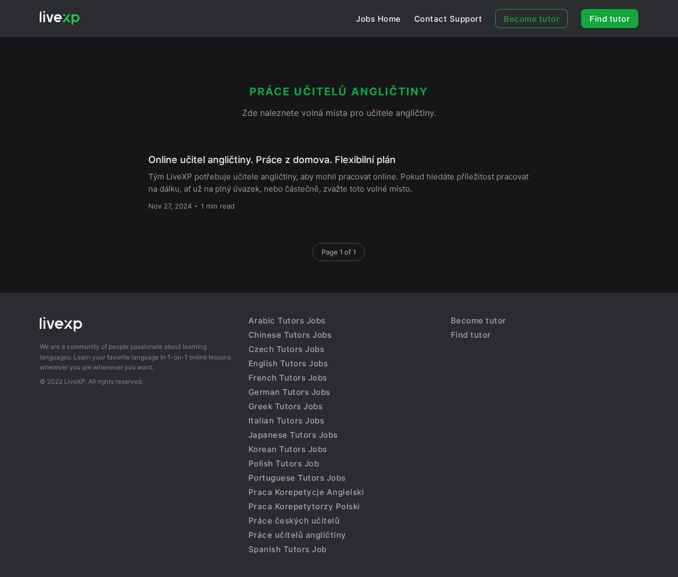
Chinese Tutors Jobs (290, 335)
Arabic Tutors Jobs (287, 320)
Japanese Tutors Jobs (293, 435)
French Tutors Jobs (287, 378)
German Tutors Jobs (289, 392)
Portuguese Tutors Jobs (297, 478)
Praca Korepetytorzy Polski (304, 506)
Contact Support (448, 19)
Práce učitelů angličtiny (297, 535)
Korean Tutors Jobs (287, 449)
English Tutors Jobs (288, 363)
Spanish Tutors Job (287, 549)
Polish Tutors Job (283, 463)
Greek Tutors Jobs (285, 406)
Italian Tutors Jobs (286, 421)
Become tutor (531, 19)
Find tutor (610, 19)
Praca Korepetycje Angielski (306, 492)
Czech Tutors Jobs (286, 349)
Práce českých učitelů (294, 521)
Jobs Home (378, 19)
